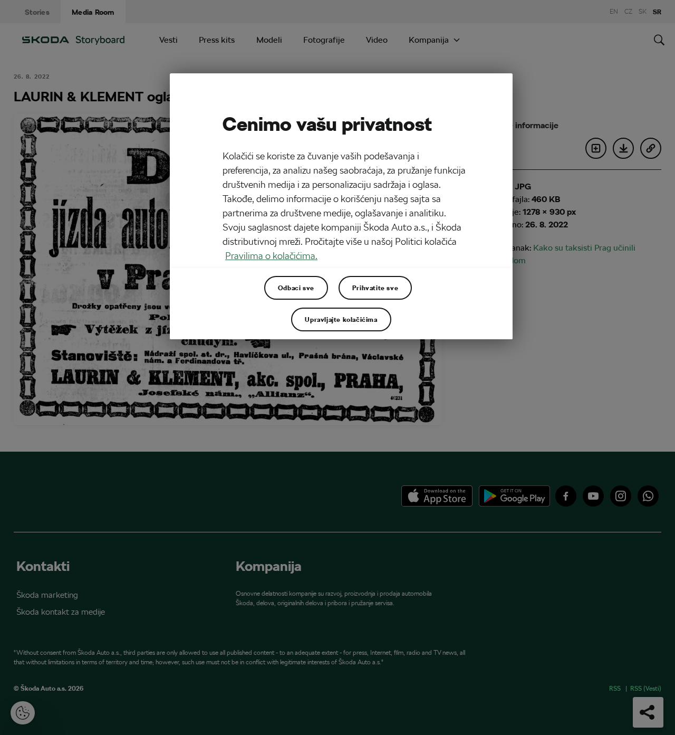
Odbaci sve (296, 287)
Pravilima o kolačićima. (271, 255)
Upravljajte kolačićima (341, 319)
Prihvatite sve (375, 287)
